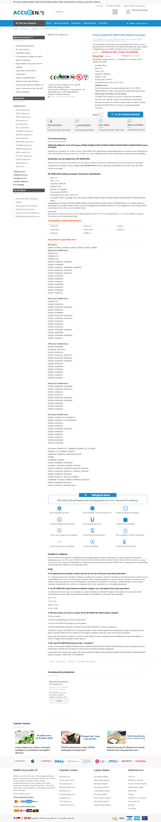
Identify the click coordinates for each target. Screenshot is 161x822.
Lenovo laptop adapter (102, 798)
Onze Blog (102, 23)
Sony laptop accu (65, 784)
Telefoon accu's (20, 175)
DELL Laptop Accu (22, 128)
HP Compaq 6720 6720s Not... (27, 206)
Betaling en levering (135, 780)
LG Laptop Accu (22, 124)
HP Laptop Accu (22, 120)
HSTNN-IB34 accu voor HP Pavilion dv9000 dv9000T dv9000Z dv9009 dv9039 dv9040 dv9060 (59, 695)
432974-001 (118, 82)
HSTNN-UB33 (88, 230)
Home (48, 23)
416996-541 (87, 233)
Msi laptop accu (65, 791)
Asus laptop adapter (101, 787)
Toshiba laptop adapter (102, 805)
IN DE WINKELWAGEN (127, 114)
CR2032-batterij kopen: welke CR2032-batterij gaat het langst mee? (78, 748)
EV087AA (120, 226)
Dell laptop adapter (101, 784)
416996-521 (54, 233)
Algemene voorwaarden (137, 798)
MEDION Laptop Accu (24, 149)
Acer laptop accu (65, 801)
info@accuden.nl (141, 23)
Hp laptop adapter (100, 794)
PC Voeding (18, 185)
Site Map (131, 805)
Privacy (131, 794)
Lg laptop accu (64, 798)
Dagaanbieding (89, 23)
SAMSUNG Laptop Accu (25, 142)
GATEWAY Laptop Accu (24, 131)
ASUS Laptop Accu (23, 110)
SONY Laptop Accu (23, 152)
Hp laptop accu (64, 777)
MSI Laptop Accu (22, 138)
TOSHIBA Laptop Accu (24, 145)
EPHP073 (109, 80)
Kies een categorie (27, 23)
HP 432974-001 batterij (50, 29)
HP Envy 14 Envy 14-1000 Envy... (28, 213)
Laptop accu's (19, 106)
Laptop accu (24, 29)
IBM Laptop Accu (22, 163)
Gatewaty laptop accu (67, 794)
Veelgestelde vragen (135, 787)
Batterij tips (132, 791)
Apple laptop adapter (101, 780)
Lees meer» (20, 166)
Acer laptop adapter (101, 777)
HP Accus (35, 29)
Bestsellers (76, 23)
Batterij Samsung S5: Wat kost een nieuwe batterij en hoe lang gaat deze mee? (126, 748)
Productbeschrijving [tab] (57, 139)
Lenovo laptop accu (66, 780)
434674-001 (87, 226)
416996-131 (121, 230)
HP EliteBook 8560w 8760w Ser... (28, 216)
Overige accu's (20, 178)
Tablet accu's (19, 172)
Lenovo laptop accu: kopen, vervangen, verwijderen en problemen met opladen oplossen (33, 750)
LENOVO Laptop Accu (24, 135)
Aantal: (95, 115)
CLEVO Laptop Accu (23, 159)
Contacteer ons (134, 801)
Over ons (131, 777)
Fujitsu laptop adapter (102, 791)
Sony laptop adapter (101, 801)
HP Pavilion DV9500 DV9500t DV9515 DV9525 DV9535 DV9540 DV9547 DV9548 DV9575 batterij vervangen (105, 560)
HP (101, 68)
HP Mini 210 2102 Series (25, 209)
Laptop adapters (20, 181)
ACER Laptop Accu (23, 113)
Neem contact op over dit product (62, 97)
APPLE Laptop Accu (23, 117)
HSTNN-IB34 (54, 230)
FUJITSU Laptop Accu (24, 156)
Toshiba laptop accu (66, 805)
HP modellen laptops (74, 151)
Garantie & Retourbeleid (137, 784)
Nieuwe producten (61, 23)
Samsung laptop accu (67, 787)
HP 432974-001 (103, 214)
